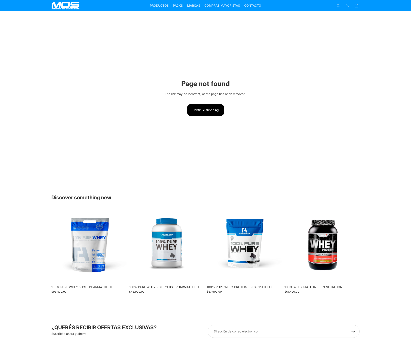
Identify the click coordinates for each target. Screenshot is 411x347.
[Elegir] (120, 276)
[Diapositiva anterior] (57, 245)
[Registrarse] (353, 331)
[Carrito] (356, 5)
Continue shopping (205, 110)
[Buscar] (338, 5)
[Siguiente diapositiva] (120, 245)
